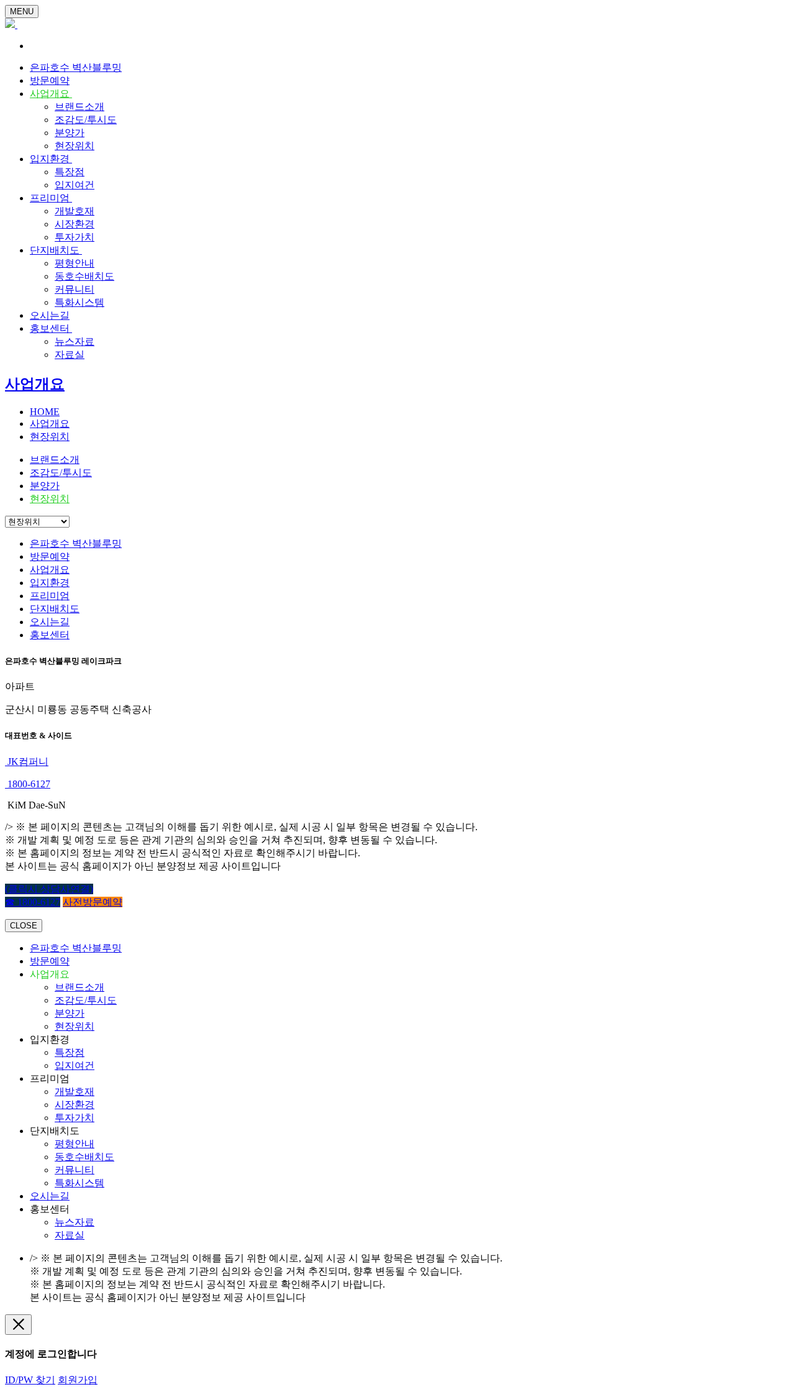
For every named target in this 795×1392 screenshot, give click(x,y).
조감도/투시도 (86, 119)
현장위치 (74, 145)
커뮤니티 (74, 289)
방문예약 (50, 80)
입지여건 (74, 185)
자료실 (69, 354)
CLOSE (23, 925)
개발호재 (74, 211)
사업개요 (51, 93)
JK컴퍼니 (26, 761)
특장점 (69, 172)
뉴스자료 (74, 341)
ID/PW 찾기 (30, 1380)
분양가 (69, 132)
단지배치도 (56, 250)
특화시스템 (79, 302)
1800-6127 (27, 784)
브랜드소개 (79, 106)
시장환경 (74, 224)
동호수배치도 (84, 276)
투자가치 (74, 237)
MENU (22, 11)
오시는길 (50, 315)
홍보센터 (51, 328)
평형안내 (74, 263)
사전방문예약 (92, 902)
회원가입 (78, 1380)
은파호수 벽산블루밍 (76, 67)
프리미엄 (51, 198)
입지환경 (51, 158)
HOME (45, 411)
